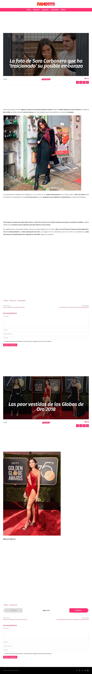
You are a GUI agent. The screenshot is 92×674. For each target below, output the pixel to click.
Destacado (46, 79)
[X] (80, 82)
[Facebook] (77, 82)
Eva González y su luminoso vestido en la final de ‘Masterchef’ (74, 307)
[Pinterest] (84, 82)
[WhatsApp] (87, 82)
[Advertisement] (46, 22)
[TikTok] (82, 670)
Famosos (6, 300)
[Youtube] (88, 670)
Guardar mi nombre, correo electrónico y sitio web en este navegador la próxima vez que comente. (28, 341)
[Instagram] (80, 670)
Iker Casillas (13, 300)
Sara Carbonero (21, 300)
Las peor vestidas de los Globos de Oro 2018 (13, 307)
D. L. (6, 79)
